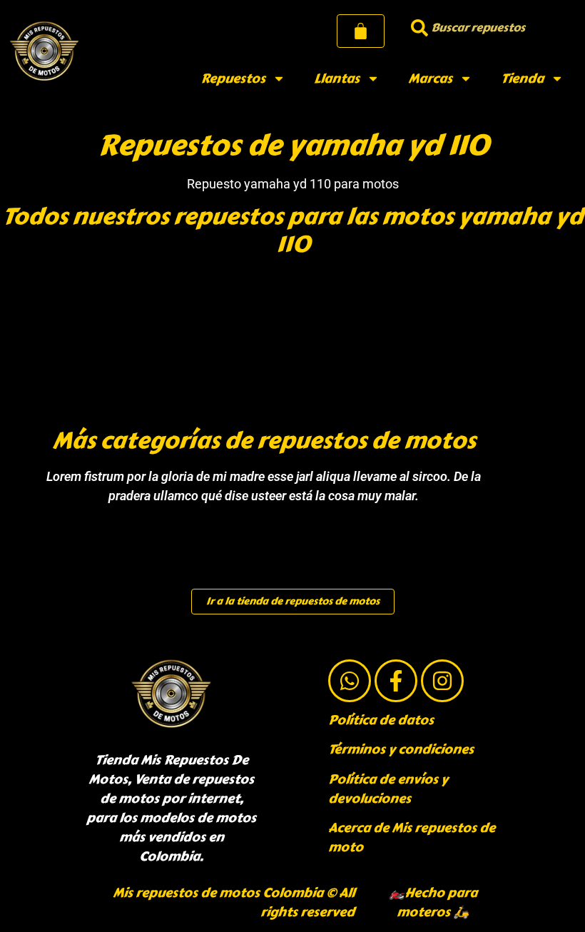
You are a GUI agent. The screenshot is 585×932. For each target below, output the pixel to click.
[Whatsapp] (349, 680)
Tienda (522, 78)
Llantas (337, 78)
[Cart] (361, 31)
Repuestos (232, 78)
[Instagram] (442, 680)
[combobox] (489, 27)
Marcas (430, 78)
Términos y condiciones (401, 749)
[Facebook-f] (396, 680)
